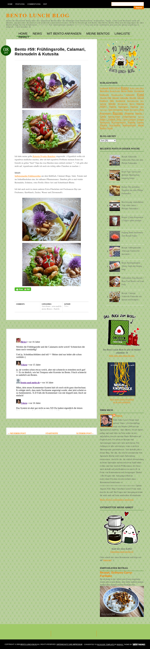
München (140, 103)
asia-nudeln (57, 306)
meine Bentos (47, 309)
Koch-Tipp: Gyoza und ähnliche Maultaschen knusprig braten (131, 174)
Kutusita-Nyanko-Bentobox (44, 156)
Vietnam (140, 119)
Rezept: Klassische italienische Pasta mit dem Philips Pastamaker (132, 159)
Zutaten (103, 125)
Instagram (107, 560)
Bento (125, 87)
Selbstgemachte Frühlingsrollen (28, 175)
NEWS (38, 33)
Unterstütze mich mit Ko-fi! (121, 551)
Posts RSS (19, 4)
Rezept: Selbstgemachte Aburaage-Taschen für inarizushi (131, 250)
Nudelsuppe (123, 106)
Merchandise (122, 104)
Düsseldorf (130, 94)
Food (140, 94)
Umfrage (132, 119)
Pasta (110, 109)
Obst (142, 106)
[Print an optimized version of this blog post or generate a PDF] (23, 290)
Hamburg (104, 100)
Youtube (131, 122)
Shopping (129, 113)
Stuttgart (141, 116)
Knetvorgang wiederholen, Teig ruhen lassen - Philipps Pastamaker (133, 205)
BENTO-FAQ (114, 88)
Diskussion (104, 94)
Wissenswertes (118, 122)
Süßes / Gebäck (107, 119)
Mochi (131, 104)
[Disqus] (51, 373)
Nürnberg (134, 106)
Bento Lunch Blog (38, 15)
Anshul (120, 644)
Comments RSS (33, 4)
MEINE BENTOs (98, 33)
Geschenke (124, 97)
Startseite (52, 433)
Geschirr (132, 97)
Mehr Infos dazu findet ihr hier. (122, 355)
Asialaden (104, 88)
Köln (142, 101)
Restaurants (105, 113)
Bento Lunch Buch (137, 88)
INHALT (23, 37)
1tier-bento (46, 306)
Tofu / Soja (122, 119)
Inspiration (120, 100)
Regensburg (134, 109)
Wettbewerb (105, 122)
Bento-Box (104, 91)
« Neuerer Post (17, 433)
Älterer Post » (84, 433)
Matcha (112, 103)
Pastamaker (118, 109)
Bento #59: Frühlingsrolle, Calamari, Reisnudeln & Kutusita (50, 51)
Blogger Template (105, 644)
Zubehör (140, 122)
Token (119, 415)
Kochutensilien (133, 101)
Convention (139, 91)
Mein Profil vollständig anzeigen (117, 499)
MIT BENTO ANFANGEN (64, 33)
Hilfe (112, 100)
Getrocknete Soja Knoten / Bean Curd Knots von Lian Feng (133, 281)
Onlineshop (104, 110)
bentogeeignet (129, 125)
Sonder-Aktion (114, 116)
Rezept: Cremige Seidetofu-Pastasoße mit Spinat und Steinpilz (132, 296)
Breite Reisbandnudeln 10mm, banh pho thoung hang (132, 266)
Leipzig (103, 103)
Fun (109, 97)
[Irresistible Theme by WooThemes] (139, 644)
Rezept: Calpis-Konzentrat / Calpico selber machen (132, 219)
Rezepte (118, 113)
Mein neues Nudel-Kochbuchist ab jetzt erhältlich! (122, 400)
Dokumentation (117, 95)
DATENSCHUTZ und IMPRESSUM (69, 644)
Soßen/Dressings (129, 116)
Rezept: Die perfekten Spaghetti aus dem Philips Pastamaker (132, 190)
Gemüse (115, 97)
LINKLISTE (122, 33)
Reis (141, 109)
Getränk (140, 97)
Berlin (123, 91)
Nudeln (56, 309)
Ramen (126, 109)
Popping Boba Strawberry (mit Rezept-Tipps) (132, 234)
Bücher (130, 91)
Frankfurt (103, 98)
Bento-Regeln (115, 91)
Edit (45, 4)
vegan (110, 128)
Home (10, 4)
